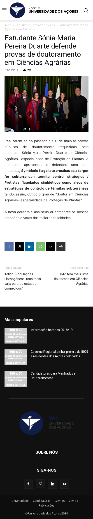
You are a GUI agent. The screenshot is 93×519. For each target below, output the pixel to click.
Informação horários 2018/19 (52, 330)
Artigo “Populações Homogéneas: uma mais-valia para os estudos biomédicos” (23, 281)
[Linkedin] (29, 246)
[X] (19, 246)
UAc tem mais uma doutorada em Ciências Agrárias (71, 279)
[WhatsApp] (40, 246)
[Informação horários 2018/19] (16, 336)
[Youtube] (64, 484)
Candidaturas (41, 501)
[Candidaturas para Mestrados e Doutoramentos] (16, 379)
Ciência (73, 501)
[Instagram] (40, 483)
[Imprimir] (60, 246)
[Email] (50, 246)
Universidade (20, 501)
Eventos (60, 501)
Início (8, 25)
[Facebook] (9, 246)
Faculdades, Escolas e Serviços (35, 25)
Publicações (46, 505)
